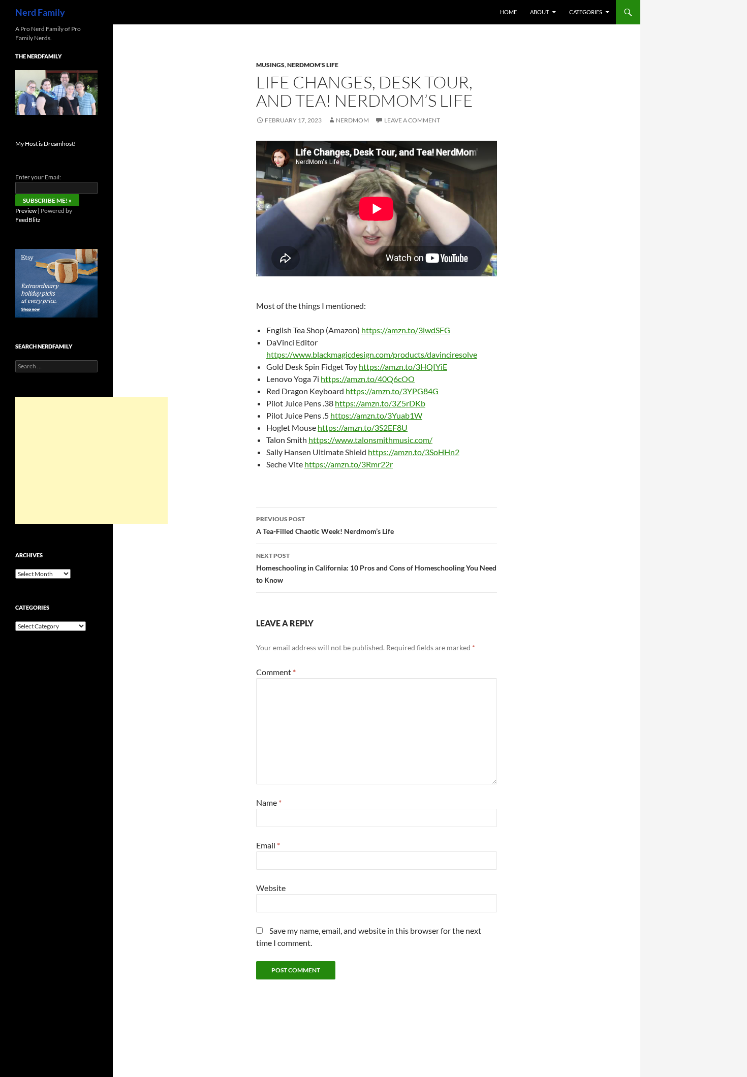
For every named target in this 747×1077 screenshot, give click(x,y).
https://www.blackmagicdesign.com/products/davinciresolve (371, 354)
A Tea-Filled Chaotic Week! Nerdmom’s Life (325, 525)
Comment (276, 672)
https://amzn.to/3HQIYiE (403, 366)
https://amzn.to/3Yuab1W (376, 415)
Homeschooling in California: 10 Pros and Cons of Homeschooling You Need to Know (376, 568)
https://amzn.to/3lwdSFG (405, 330)
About (539, 12)
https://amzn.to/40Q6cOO (368, 379)
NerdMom (352, 120)
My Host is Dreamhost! (45, 143)
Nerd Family (40, 12)
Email (268, 845)
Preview (26, 210)
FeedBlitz (28, 220)
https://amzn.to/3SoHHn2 (413, 452)
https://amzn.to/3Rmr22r (348, 464)
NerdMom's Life (312, 65)
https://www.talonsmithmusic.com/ (370, 440)
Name (269, 802)
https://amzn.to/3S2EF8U (363, 427)
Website (271, 888)
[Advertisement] (91, 460)
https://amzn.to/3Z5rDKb (380, 403)
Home (508, 12)
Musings (270, 65)
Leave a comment (412, 120)
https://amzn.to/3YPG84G (392, 391)
